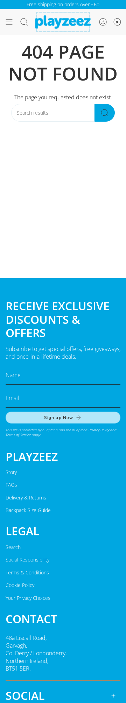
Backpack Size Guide (28, 510)
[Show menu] (9, 22)
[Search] (104, 113)
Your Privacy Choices (28, 598)
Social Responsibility (27, 559)
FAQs (11, 484)
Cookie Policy (20, 585)
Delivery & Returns (26, 497)
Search (13, 547)
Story (11, 472)
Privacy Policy (99, 429)
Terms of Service (18, 434)
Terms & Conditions (27, 572)
